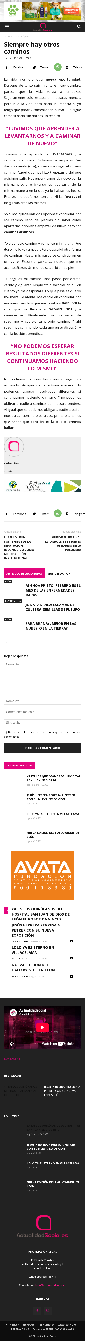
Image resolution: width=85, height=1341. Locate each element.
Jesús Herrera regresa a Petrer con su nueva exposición (36, 930)
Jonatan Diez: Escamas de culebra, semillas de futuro (53, 607)
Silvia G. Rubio (20, 941)
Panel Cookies (42, 1268)
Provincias (47, 1325)
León (8, 581)
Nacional (29, 1325)
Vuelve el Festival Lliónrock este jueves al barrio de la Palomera (63, 543)
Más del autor (58, 573)
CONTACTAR (12, 1059)
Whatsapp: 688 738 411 (42, 1276)
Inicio (7, 36)
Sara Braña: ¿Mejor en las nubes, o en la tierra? (51, 626)
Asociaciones (67, 1325)
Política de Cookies (42, 1260)
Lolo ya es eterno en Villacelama (53, 814)
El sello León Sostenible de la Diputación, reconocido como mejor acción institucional (19, 547)
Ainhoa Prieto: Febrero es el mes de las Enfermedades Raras (53, 590)
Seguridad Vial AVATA (60, 1329)
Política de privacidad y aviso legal (42, 1264)
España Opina (21, 36)
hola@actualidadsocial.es (50, 1285)
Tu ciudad (12, 1325)
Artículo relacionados (24, 573)
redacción (11, 463)
